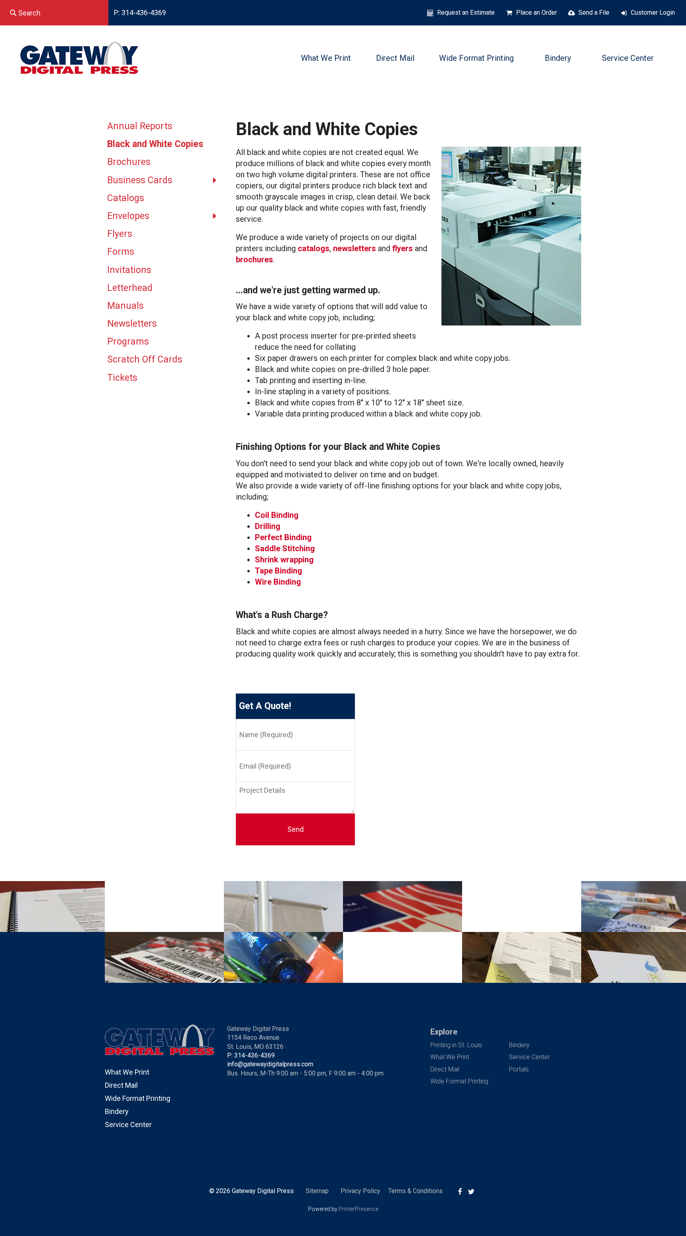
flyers (403, 248)
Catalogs (125, 198)
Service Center (628, 58)
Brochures (128, 162)
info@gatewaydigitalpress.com (270, 1064)
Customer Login (653, 12)
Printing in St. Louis (456, 1045)
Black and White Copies (155, 144)
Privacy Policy (360, 1191)
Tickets (122, 377)
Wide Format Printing (476, 58)
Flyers (119, 234)
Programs (128, 341)
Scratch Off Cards (144, 359)
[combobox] (54, 13)
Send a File (593, 12)
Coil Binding (277, 515)
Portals (519, 1069)
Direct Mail (395, 58)
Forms (120, 251)
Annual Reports (139, 126)
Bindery (558, 58)
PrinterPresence (358, 1209)
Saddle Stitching (285, 548)
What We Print (326, 58)
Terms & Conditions (415, 1191)
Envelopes (128, 216)
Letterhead (129, 288)
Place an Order (536, 12)
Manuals (125, 305)
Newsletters (132, 323)
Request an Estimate (466, 12)
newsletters (355, 248)
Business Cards (139, 180)
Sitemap (317, 1191)
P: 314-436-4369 (140, 12)
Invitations (129, 270)
